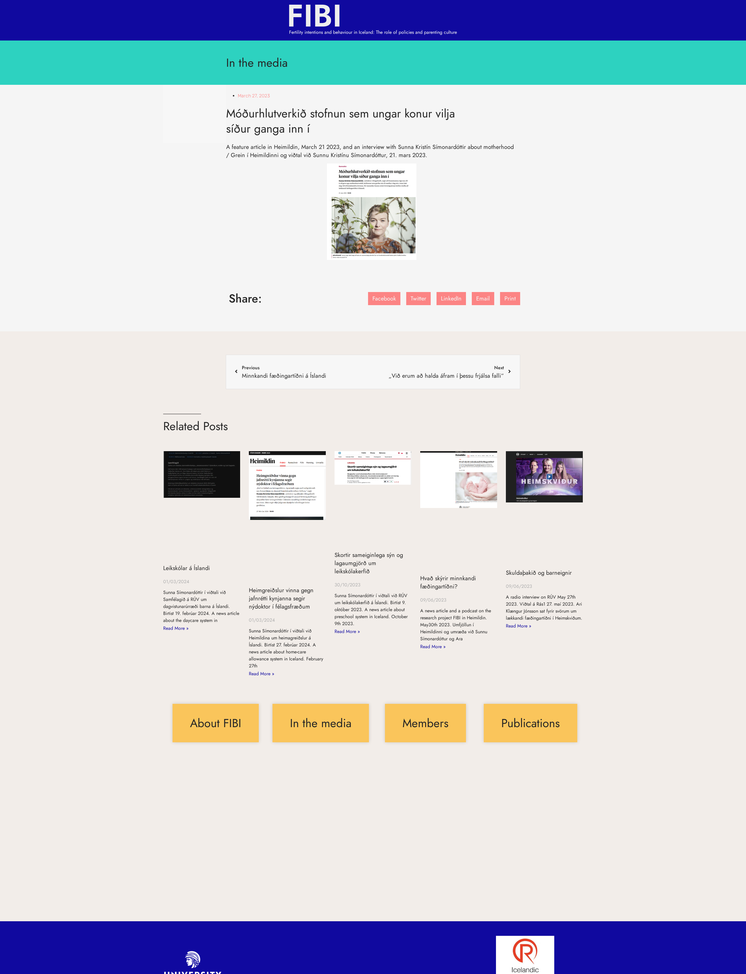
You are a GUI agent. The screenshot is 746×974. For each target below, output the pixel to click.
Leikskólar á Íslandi (186, 568)
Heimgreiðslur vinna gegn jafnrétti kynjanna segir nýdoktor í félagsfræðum (281, 598)
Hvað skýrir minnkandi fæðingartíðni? (448, 582)
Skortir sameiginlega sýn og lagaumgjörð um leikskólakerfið (369, 563)
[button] (384, 298)
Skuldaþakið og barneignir (539, 573)
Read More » (176, 628)
